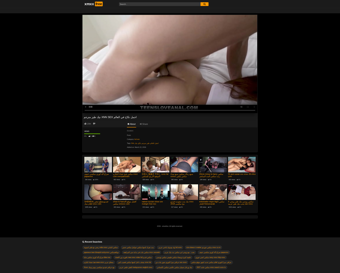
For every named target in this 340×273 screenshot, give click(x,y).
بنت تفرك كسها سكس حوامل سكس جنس (138, 247)
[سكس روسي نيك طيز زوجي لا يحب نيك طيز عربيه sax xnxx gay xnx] (242, 192)
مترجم (144, 143)
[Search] (205, 4)
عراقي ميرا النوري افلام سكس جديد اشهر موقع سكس (211, 262)
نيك (136, 143)
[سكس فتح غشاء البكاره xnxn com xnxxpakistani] (127, 164)
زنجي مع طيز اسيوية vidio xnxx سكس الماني (101, 247)
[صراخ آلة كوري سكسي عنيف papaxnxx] (98, 164)
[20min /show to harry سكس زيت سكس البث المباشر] (213, 164)
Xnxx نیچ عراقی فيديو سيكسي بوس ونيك (99, 267)
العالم (152, 143)
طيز (148, 143)
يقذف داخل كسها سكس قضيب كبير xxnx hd (134, 262)
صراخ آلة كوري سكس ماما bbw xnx (97, 257)
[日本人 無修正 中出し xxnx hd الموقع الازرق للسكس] (155, 164)
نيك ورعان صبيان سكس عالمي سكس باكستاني (174, 267)
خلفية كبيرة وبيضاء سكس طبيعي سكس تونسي (173, 257)
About (132, 124)
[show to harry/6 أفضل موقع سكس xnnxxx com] (127, 192)
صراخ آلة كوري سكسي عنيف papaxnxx (213, 252)
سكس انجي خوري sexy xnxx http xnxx (210, 257)
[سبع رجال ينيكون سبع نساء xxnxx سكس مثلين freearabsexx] (184, 164)
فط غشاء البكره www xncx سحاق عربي (98, 262)
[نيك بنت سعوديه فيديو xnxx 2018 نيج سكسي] (184, 192)
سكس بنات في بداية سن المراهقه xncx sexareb (141, 252)
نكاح (139, 143)
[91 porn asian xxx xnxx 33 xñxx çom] (242, 164)
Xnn (132, 143)
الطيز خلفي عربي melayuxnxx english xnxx (135, 267)
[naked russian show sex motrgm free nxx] (155, 192)
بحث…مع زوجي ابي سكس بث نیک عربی (179, 252)
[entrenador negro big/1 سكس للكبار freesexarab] (213, 192)
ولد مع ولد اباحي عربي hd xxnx (170, 247)
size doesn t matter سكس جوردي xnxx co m (203, 247)
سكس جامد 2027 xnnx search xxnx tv (211, 267)
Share (145, 124)
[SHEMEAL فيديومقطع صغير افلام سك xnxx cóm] (98, 192)
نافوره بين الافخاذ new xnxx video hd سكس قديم (133, 257)
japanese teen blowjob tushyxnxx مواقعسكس (101, 252)
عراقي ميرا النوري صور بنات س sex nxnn (171, 262)
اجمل (156, 143)
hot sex (137, 139)
